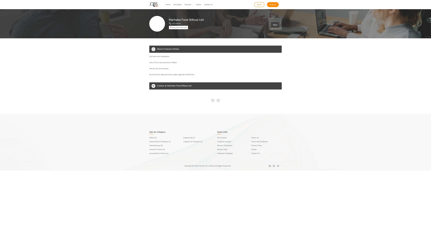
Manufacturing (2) (156, 145)
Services (188, 4)
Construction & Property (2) (160, 141)
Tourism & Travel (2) (157, 149)
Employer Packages (225, 153)
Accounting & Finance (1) (159, 153)
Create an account (224, 141)
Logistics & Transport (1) (192, 141)
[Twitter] (278, 166)
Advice (198, 4)
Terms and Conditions (259, 141)
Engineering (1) (189, 137)
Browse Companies (224, 145)
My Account (221, 137)
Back (275, 25)
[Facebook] (270, 166)
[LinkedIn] (274, 166)
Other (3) (152, 137)
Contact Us (208, 4)
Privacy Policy (256, 145)
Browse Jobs (222, 149)
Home (168, 4)
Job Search (177, 4)
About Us (255, 137)
